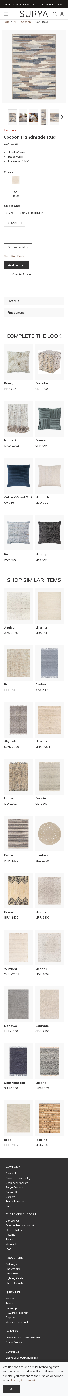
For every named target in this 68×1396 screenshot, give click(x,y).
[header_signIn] (62, 14)
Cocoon (26, 22)
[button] (6, 117)
